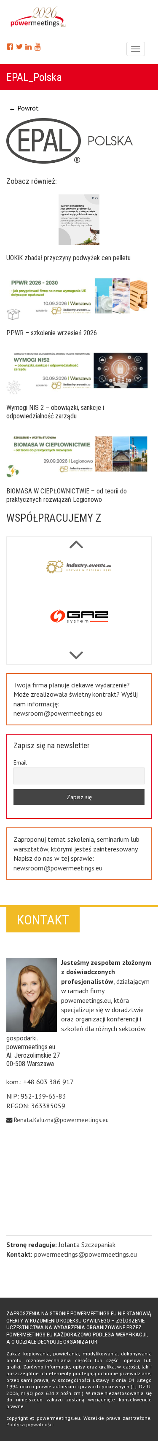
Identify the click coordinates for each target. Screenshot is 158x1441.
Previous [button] (75, 651)
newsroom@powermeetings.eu (57, 713)
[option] (79, 577)
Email (20, 762)
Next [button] (75, 539)
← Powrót (24, 108)
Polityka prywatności (30, 1424)
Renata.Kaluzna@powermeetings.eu (61, 1120)
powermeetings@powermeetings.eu (85, 1254)
